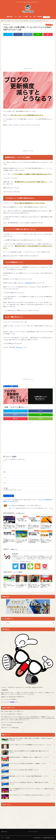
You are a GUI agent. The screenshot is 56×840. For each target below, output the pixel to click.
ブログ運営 (15, 386)
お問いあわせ (15, 727)
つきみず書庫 (43, 837)
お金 (30, 16)
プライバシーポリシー (33, 831)
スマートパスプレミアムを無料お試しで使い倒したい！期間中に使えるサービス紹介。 (29, 783)
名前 (4, 471)
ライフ (15, 16)
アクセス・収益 (8, 386)
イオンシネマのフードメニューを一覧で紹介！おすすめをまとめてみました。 (29, 795)
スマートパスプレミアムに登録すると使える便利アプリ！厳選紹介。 (27, 763)
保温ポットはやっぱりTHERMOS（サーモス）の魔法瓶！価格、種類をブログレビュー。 (29, 751)
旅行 (20, 16)
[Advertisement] (28, 52)
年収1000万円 (29, 283)
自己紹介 (8, 837)
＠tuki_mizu (19, 347)
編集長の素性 (9, 16)
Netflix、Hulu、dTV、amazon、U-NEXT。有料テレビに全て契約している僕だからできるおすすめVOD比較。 (31, 739)
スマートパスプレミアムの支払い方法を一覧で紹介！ (24, 769)
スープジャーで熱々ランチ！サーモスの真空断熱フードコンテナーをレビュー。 (30, 744)
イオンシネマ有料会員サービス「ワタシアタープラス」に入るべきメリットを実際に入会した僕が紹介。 (31, 789)
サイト (4, 482)
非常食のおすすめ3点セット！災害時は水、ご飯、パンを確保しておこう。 (29, 757)
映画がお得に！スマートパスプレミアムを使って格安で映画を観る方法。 (28, 776)
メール (4, 477)
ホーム (2, 837)
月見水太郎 (15, 554)
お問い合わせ (4, 831)
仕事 (34, 16)
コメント (5, 460)
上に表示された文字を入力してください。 (13, 489)
